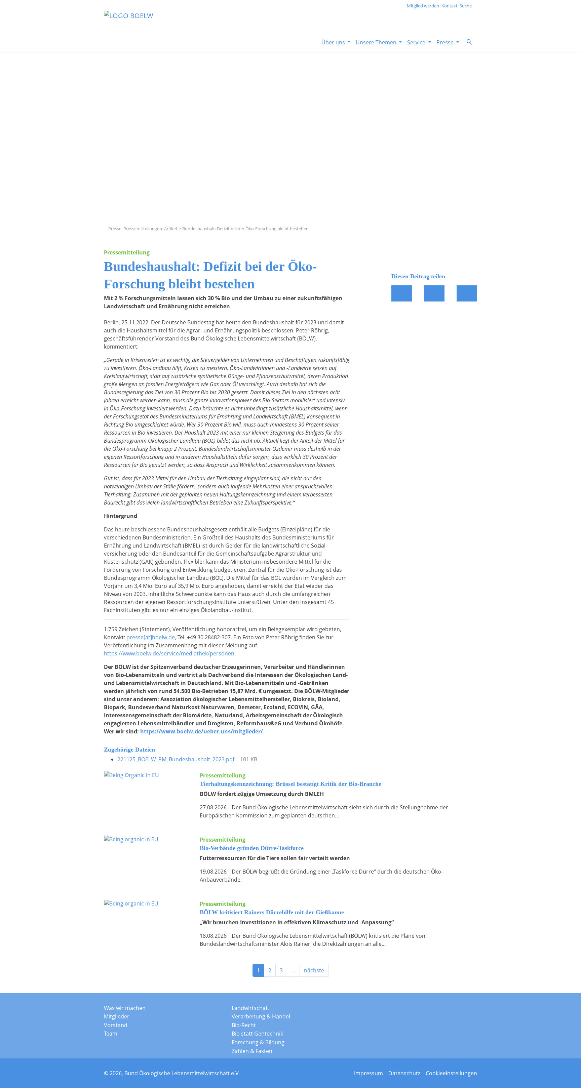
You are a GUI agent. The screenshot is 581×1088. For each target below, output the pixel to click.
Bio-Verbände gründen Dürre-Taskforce (252, 848)
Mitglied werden (423, 6)
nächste (314, 970)
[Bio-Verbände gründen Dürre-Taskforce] (147, 857)
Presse (114, 229)
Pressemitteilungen (142, 229)
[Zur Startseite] (105, 229)
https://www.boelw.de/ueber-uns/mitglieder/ (201, 731)
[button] (469, 42)
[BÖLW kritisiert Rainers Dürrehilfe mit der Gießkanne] (147, 921)
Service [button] (417, 42)
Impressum (368, 1073)
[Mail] (434, 293)
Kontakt (449, 6)
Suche (466, 6)
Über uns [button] (333, 42)
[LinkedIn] (448, 1010)
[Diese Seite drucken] (467, 293)
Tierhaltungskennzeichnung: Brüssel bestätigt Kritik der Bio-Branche (290, 783)
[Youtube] (465, 1010)
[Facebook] (401, 293)
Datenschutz (404, 1073)
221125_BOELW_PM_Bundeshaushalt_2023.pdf (175, 759)
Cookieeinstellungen (451, 1073)
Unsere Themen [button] (377, 42)
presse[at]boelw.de (150, 637)
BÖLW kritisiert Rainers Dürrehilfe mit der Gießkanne (272, 912)
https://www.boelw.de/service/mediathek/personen (169, 653)
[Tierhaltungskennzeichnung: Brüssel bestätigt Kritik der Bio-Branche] (147, 792)
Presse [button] (445, 42)
